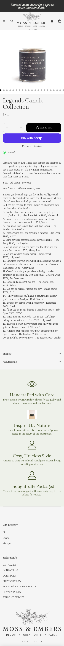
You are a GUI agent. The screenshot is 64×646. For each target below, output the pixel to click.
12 (35, 90)
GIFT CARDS (9, 565)
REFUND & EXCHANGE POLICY (19, 586)
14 (41, 90)
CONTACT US (10, 570)
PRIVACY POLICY (12, 592)
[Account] (52, 21)
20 (60, 90)
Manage (6, 543)
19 (57, 90)
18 (53, 90)
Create (6, 538)
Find (5, 532)
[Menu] (4, 21)
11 (32, 90)
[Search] (12, 21)
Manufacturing (10, 361)
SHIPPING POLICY (12, 581)
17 (50, 90)
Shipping (7, 353)
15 (44, 90)
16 (47, 90)
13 (38, 90)
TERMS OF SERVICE (13, 597)
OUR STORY (9, 575)
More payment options (32, 146)
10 (28, 90)
